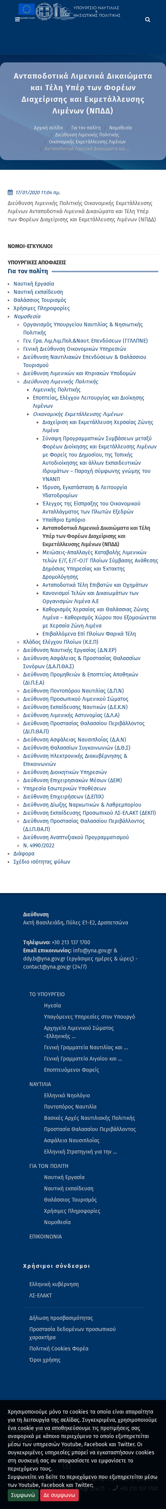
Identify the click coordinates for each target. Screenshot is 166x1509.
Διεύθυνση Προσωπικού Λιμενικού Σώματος (76, 699)
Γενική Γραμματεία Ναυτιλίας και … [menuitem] (86, 1047)
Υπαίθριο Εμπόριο (63, 520)
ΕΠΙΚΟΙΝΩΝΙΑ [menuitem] (45, 1236)
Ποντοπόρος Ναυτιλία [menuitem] (70, 1107)
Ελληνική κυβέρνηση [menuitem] (54, 1284)
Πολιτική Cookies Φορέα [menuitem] (58, 1348)
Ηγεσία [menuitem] (52, 1005)
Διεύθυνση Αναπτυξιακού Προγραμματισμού (76, 837)
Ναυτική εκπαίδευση (38, 292)
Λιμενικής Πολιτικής (57, 389)
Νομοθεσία (120, 128)
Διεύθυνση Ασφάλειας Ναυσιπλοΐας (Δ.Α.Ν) (74, 739)
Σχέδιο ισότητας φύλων (42, 862)
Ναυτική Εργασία (34, 284)
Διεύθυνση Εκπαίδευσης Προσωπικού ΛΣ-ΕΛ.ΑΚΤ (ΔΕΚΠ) (89, 813)
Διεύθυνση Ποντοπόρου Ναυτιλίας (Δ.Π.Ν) (73, 691)
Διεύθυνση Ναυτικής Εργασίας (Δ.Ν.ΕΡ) (70, 650)
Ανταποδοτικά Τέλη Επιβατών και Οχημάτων (95, 585)
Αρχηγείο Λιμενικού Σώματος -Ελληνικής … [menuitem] (79, 1032)
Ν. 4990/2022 (38, 845)
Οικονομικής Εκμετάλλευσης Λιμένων (87, 142)
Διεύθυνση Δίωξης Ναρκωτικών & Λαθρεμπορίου (82, 805)
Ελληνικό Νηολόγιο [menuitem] (67, 1095)
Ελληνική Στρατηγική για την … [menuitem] (80, 1152)
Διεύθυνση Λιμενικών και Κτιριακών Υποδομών (79, 373)
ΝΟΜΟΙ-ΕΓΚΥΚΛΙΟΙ (30, 246)
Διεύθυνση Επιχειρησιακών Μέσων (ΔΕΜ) (72, 780)
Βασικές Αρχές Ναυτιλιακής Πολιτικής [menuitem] (89, 1118)
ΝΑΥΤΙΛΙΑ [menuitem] (40, 1084)
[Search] (148, 18)
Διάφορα (24, 853)
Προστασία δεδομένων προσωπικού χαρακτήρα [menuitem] (72, 1333)
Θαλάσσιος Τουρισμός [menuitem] (70, 1200)
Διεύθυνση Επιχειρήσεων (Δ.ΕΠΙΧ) (63, 796)
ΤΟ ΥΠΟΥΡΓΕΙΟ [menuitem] (47, 994)
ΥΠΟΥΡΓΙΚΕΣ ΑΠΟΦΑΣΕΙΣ (37, 262)
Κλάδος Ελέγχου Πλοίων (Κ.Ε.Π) (60, 642)
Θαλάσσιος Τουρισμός (40, 300)
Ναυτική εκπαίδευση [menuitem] (68, 1188)
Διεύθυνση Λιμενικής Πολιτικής (87, 135)
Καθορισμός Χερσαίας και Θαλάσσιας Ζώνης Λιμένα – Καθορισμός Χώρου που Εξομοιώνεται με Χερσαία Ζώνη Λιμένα (99, 617)
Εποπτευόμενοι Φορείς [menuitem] (71, 1070)
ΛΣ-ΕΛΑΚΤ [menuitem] (40, 1295)
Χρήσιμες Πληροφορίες (42, 308)
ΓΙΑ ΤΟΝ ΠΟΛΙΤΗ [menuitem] (49, 1166)
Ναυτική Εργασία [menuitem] (64, 1177)
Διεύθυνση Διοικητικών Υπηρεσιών (65, 772)
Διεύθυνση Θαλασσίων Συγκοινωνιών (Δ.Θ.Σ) (76, 748)
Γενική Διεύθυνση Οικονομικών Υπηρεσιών (74, 349)
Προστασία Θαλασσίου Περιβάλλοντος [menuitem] (90, 1129)
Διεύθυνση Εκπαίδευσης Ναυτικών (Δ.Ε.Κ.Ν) (75, 707)
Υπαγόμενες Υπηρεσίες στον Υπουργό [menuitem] (89, 1017)
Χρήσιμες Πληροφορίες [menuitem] (72, 1211)
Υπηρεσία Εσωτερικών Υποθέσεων (64, 788)
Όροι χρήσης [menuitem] (45, 1360)
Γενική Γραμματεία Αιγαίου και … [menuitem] (83, 1058)
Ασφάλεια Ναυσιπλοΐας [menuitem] (72, 1140)
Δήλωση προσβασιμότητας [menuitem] (61, 1318)
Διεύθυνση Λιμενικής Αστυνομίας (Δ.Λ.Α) (71, 715)
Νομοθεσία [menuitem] (57, 1222)
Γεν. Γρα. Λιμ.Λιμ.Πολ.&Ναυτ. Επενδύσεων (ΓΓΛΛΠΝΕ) (85, 341)
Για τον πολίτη (86, 128)
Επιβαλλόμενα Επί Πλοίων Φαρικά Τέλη (89, 634)
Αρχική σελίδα (48, 128)
